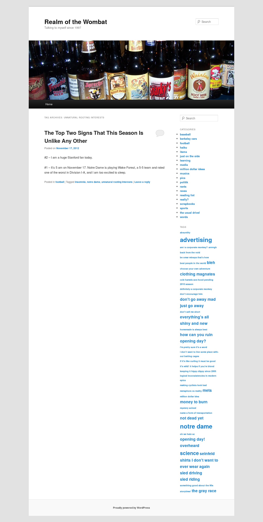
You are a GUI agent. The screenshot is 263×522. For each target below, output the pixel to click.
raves (183, 191)
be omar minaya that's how (194, 257)
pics (182, 178)
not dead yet (191, 418)
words (184, 217)
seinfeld (207, 453)
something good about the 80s (196, 485)
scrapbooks (187, 204)
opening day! (192, 439)
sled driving (191, 473)
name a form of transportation (196, 412)
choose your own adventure (195, 268)
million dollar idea (189, 396)
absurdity (185, 232)
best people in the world (193, 263)
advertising (196, 239)
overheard (189, 445)
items (183, 152)
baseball (185, 134)
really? (184, 199)
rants (183, 186)
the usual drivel (190, 212)
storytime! (185, 491)
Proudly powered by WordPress (131, 507)
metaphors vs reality (191, 390)
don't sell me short (190, 311)
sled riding (190, 479)
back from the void (190, 252)
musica (184, 173)
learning (185, 160)
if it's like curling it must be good (198, 361)
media (184, 165)
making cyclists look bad (193, 385)
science (189, 453)
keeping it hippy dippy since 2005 (198, 371)
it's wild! (184, 366)
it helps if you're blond (202, 366)
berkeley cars (188, 139)
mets (207, 390)
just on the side (190, 156)
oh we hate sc (187, 434)
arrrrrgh (213, 247)
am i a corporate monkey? (194, 247)
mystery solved (188, 407)
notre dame (93, 182)
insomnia (80, 182)
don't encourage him (191, 293)
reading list (187, 195)
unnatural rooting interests (117, 182)
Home (48, 104)
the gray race (204, 490)
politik (184, 182)
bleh (211, 262)
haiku (183, 147)
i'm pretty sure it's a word (193, 347)
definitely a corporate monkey (196, 288)
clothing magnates (197, 274)
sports (184, 208)
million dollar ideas (192, 169)
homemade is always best (193, 329)
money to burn (194, 401)
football (59, 182)
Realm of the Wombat (75, 21)
